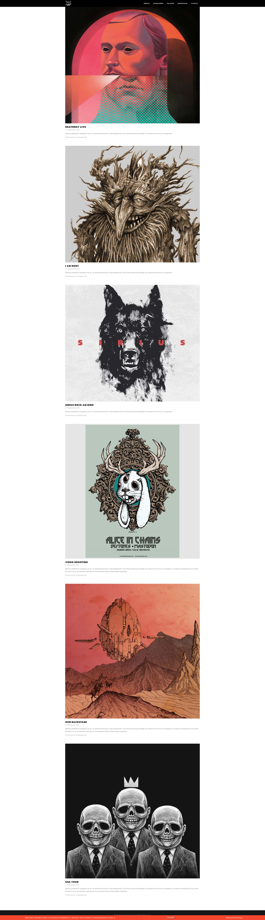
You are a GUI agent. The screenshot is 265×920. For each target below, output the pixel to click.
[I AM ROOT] (132, 204)
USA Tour (72, 882)
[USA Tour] (132, 811)
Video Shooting (76, 562)
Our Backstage (76, 722)
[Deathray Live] (132, 65)
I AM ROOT (72, 266)
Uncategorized (81, 137)
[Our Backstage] (132, 651)
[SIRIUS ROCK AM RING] (132, 343)
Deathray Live (75, 127)
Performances (70, 137)
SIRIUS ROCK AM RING (79, 405)
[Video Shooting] (132, 491)
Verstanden (170, 917)
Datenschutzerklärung (234, 917)
